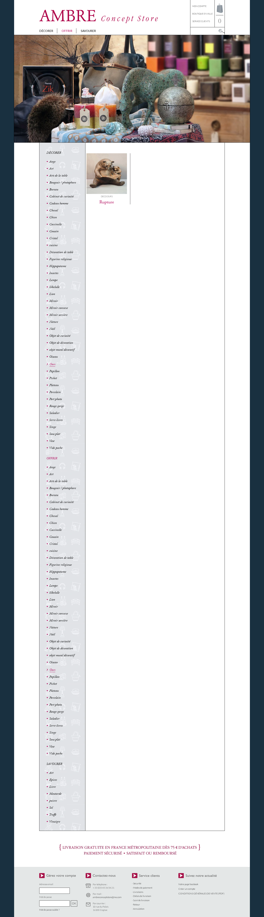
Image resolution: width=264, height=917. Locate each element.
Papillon (54, 371)
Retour (136, 904)
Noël (52, 329)
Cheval (53, 210)
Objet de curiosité (59, 336)
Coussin (54, 231)
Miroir (53, 301)
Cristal (53, 238)
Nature (53, 322)
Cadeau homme (58, 203)
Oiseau (53, 357)
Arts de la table (58, 175)
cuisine (53, 245)
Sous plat (54, 434)
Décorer (46, 31)
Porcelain (55, 392)
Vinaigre (54, 821)
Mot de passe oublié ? (49, 909)
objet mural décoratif (61, 350)
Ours (52, 364)
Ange (52, 161)
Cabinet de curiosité (61, 196)
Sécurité (137, 883)
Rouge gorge (56, 406)
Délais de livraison (142, 896)
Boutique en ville (202, 13)
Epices (53, 780)
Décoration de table (61, 252)
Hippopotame (57, 266)
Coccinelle (55, 224)
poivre (53, 801)
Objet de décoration (61, 343)
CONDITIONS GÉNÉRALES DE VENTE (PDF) (201, 893)
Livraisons (138, 891)
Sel (51, 808)
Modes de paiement (142, 887)
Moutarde (55, 794)
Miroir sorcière (58, 315)
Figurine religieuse (60, 259)
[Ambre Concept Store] (99, 22)
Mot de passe (45, 897)
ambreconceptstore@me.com (107, 897)
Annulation (138, 908)
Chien (53, 217)
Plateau (54, 385)
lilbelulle (54, 287)
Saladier (54, 413)
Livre (52, 787)
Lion (52, 294)
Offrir (67, 31)
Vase (52, 441)
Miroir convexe (58, 308)
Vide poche (55, 448)
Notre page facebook (188, 884)
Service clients (201, 21)
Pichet (53, 378)
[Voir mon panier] (220, 14)
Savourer (88, 31)
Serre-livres (56, 420)
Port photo (55, 399)
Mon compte (199, 6)
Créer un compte (186, 888)
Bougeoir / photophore (62, 182)
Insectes (53, 273)
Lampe (53, 280)
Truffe (52, 814)
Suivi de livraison (141, 900)
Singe (52, 427)
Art (51, 168)
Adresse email (46, 884)
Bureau (53, 189)
